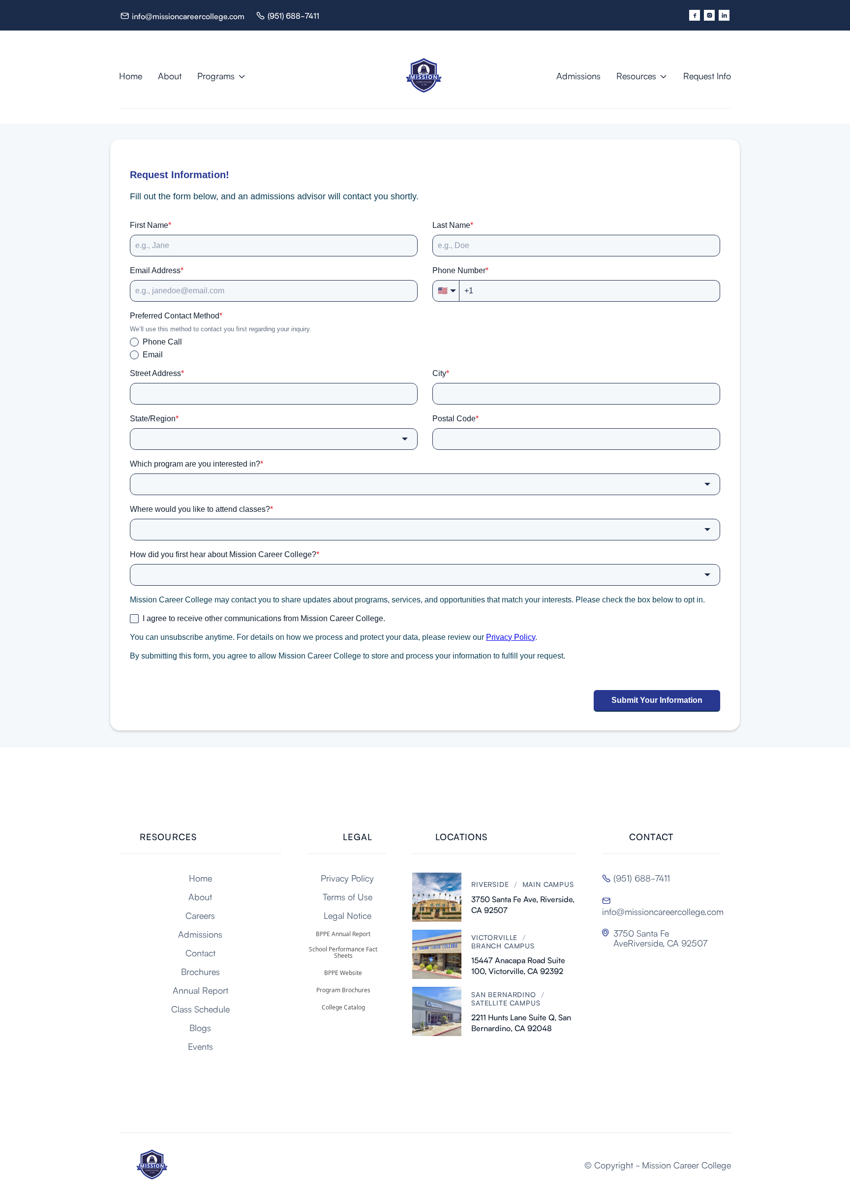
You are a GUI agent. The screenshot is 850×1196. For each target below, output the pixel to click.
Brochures (200, 971)
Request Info (707, 75)
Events (200, 1045)
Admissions (578, 75)
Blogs (200, 1027)
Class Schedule (200, 1008)
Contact (200, 952)
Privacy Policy (347, 877)
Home (130, 75)
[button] (221, 75)
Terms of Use (347, 896)
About (170, 75)
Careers (200, 915)
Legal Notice (347, 915)
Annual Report (200, 989)
